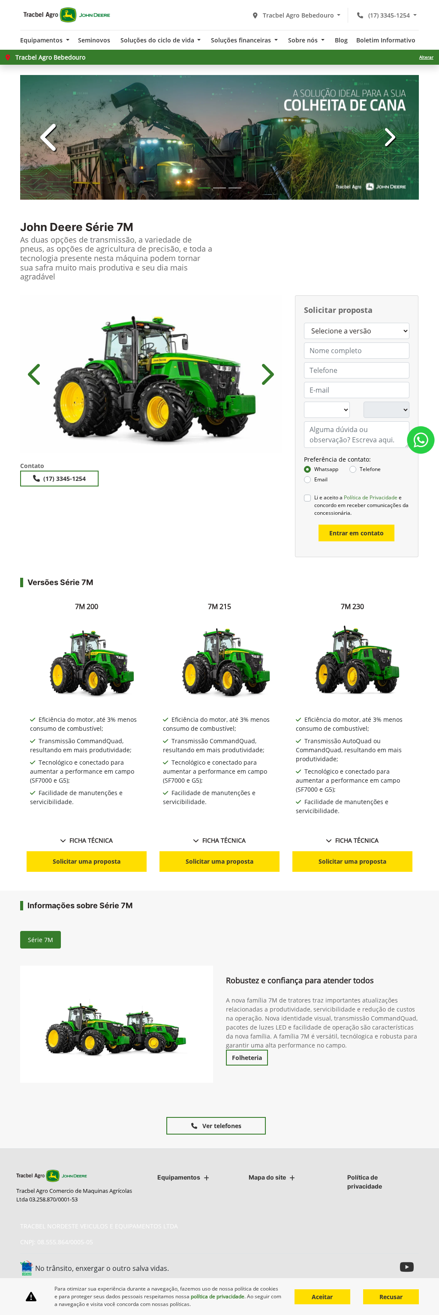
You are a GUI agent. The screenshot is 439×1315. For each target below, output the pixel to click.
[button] (50, 137)
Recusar (391, 1297)
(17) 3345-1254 (389, 15)
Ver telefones (221, 1126)
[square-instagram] (390, 1266)
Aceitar (322, 1297)
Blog (341, 40)
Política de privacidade (364, 1182)
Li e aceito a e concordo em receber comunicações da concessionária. (361, 505)
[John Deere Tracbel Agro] (66, 15)
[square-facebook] (370, 1266)
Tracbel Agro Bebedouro (298, 15)
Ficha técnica (91, 840)
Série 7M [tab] (40, 940)
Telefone (370, 469)
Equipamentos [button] (42, 40)
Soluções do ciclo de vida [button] (158, 40)
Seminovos (94, 40)
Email (321, 479)
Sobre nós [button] (303, 40)
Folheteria (247, 1058)
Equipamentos (178, 1177)
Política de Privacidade (370, 497)
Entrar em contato (356, 533)
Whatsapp (326, 469)
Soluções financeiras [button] (242, 40)
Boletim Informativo (385, 40)
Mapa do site (267, 1177)
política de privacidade (217, 1296)
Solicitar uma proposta (86, 861)
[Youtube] (409, 1266)
